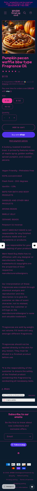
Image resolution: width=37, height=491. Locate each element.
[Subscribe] (30, 436)
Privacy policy (12, 480)
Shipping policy (20, 483)
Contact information (20, 487)
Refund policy (22, 476)
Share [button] (7, 389)
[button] (5, 13)
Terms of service (26, 480)
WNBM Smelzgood (17, 473)
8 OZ (18, 100)
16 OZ (7, 107)
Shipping (5, 84)
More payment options (18, 141)
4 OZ (7, 100)
